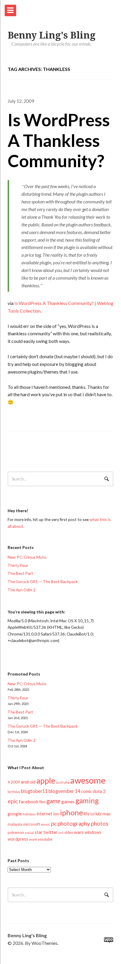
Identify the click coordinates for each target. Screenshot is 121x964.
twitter (50, 832)
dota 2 (99, 791)
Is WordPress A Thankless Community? (59, 140)
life (87, 813)
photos (99, 823)
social (29, 832)
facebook (28, 801)
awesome (87, 780)
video (68, 832)
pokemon (16, 832)
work (33, 839)
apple (45, 780)
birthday (14, 792)
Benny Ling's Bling (51, 35)
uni (60, 832)
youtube (45, 839)
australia (62, 782)
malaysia (15, 824)
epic (13, 801)
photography (74, 823)
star (39, 832)
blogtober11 (34, 791)
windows (93, 832)
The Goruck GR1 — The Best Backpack (43, 581)
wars (79, 832)
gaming (87, 800)
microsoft (31, 824)
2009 (15, 782)
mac (106, 813)
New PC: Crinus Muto (27, 557)
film (42, 801)
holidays (29, 814)
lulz (98, 813)
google (15, 813)
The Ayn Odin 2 (22, 589)
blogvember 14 (64, 791)
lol (92, 814)
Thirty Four (18, 565)
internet (44, 813)
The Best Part (20, 573)
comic (86, 791)
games (68, 801)
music (45, 824)
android (28, 781)
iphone (71, 812)
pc (54, 823)
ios (56, 813)
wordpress (18, 839)
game (53, 800)
